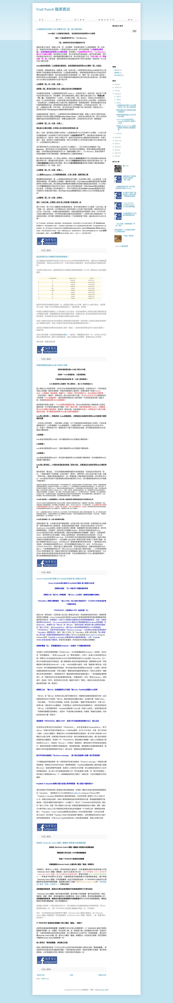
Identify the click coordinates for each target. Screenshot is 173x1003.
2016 (116, 156)
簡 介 (58, 20)
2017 (116, 153)
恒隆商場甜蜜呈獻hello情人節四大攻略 (51, 365)
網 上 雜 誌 (79, 20)
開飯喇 (116, 73)
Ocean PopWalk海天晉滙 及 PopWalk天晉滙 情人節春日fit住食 (61, 579)
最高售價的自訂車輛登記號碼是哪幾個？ (52, 257)
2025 (116, 87)
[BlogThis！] (44, 250)
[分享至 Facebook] (48, 250)
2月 (118, 103)
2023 (116, 94)
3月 (118, 100)
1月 (118, 133)
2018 (116, 150)
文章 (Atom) (45, 979)
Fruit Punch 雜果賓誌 (53, 10)
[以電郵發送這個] (42, 250)
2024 (116, 91)
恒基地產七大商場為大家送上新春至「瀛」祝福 (129, 178)
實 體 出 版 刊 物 (106, 20)
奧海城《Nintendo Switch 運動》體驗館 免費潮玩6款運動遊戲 (61, 843)
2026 (116, 84)
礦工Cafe (126, 166)
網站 (65, 335)
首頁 (71, 975)
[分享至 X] (46, 250)
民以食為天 (118, 75)
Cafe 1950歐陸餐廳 (122, 246)
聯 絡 (130, 20)
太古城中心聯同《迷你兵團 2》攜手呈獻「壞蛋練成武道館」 (129, 194)
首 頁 (41, 20)
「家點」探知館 (128, 236)
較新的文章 (40, 975)
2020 (116, 143)
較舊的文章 (102, 975)
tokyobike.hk (92, 635)
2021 (116, 140)
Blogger (102, 990)
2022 (116, 137)
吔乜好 (116, 70)
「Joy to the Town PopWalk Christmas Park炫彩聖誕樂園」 (129, 204)
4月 (118, 96)
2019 (116, 147)
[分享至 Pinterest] (50, 250)
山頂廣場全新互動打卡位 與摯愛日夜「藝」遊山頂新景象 (59, 29)
